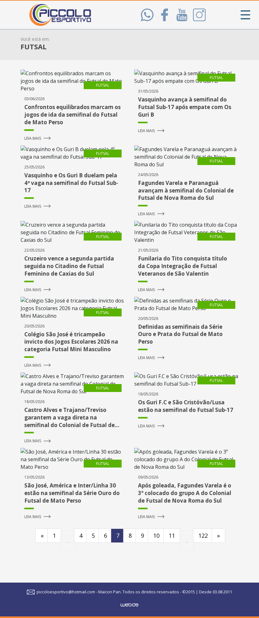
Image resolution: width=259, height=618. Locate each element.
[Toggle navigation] (245, 15)
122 (203, 535)
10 (156, 535)
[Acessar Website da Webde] (129, 602)
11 (172, 535)
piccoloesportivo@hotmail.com (65, 592)
